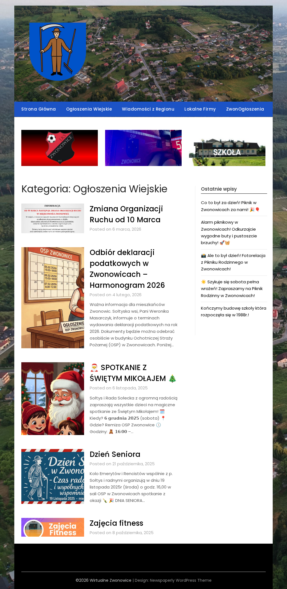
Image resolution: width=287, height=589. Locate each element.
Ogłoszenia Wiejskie (89, 109)
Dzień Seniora (115, 454)
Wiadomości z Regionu (148, 109)
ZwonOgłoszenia (245, 109)
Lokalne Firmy (200, 109)
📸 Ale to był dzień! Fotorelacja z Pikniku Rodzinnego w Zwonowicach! (233, 262)
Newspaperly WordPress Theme (181, 580)
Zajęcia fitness (116, 523)
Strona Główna (38, 109)
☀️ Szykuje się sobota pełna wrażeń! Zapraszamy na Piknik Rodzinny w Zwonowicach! (232, 288)
